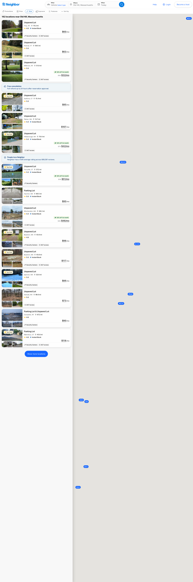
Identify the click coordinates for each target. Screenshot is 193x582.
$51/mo (65, 179)
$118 (63, 340)
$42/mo (65, 146)
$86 (64, 281)
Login (168, 4)
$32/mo (65, 75)
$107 (63, 127)
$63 (64, 52)
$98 (64, 241)
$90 (64, 201)
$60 (64, 32)
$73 (64, 301)
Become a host (183, 4)
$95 (64, 104)
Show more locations (36, 354)
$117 (64, 261)
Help (155, 4)
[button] (56, 4)
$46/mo (65, 221)
